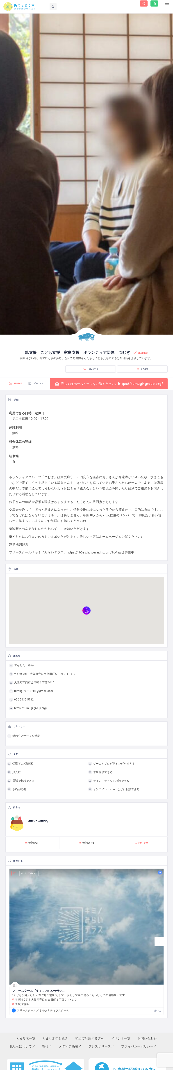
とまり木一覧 (26, 1038)
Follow (142, 843)
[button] (159, 941)
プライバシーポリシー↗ (139, 1046)
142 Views (31, 873)
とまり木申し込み (55, 1038)
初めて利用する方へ (89, 1038)
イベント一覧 (121, 1038)
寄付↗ (47, 1046)
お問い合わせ (147, 1038)
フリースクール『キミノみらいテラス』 (39, 991)
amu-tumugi (39, 820)
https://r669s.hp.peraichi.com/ (89, 552)
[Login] (144, 3)
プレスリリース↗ (101, 1046)
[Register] (154, 3)
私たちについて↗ (22, 1046)
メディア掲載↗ (70, 1046)
